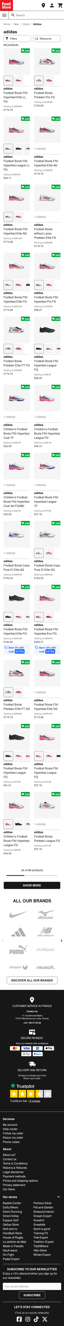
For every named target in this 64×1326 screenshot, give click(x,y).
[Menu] (4, 15)
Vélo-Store (40, 1250)
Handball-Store (12, 1233)
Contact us (32, 1011)
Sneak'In (38, 1220)
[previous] (2, 940)
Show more (32, 885)
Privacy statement (14, 1185)
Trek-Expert (40, 1237)
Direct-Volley (11, 1216)
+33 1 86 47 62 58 (32, 1022)
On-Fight (8, 1255)
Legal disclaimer (13, 1172)
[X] (45, 1319)
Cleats (26, 24)
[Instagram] (28, 1319)
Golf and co (10, 1229)
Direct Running (12, 1211)
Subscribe (32, 1295)
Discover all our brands (32, 980)
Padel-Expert (11, 1259)
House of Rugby (13, 1237)
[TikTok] (36, 1319)
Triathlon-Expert (43, 1242)
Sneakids (39, 1224)
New (16, 24)
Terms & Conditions (15, 1163)
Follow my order (13, 1133)
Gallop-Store (11, 1224)
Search (20, 15)
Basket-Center (12, 1203)
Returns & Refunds (15, 1168)
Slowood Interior (43, 1211)
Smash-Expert (42, 1216)
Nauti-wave (10, 1250)
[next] (61, 940)
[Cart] (60, 5)
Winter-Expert (41, 1255)
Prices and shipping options (20, 1180)
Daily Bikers (10, 1207)
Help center (10, 1129)
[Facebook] (19, 1319)
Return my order (13, 1137)
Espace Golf (10, 1220)
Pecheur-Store (42, 1203)
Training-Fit (40, 1233)
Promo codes (11, 1142)
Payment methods (14, 1176)
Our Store (9, 1189)
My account (10, 1125)
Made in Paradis (13, 1246)
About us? (9, 1155)
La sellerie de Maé (14, 1242)
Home (7, 24)
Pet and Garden (43, 1207)
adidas (8, 88)
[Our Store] (43, 5)
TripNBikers (40, 1246)
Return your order (32, 1078)
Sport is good (41, 1229)
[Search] (13, 15)
